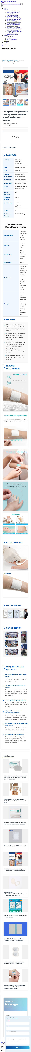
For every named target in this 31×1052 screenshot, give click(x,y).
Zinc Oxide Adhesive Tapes (13, 24)
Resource (6, 35)
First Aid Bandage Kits (12, 26)
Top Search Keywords (12, 39)
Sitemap (2, 1048)
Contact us (6, 41)
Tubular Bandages (11, 20)
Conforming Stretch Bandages (14, 22)
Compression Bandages (12, 15)
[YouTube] (3, 2)
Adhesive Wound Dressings (13, 11)
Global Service (10, 37)
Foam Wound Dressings (12, 30)
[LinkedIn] (2, 2)
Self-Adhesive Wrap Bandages (14, 19)
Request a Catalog (5, 45)
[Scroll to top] (2, 1050)
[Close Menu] (2, 5)
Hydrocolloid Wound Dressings (14, 28)
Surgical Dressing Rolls (12, 34)
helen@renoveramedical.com (9, 1)
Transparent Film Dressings (13, 27)
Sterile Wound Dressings (12, 16)
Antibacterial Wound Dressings (14, 31)
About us (6, 42)
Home (5, 8)
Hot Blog (9, 38)
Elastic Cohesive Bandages (13, 12)
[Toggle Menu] (21, 4)
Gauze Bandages (11, 13)
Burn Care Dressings (12, 32)
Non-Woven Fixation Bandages (14, 17)
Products (6, 9)
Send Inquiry (15, 137)
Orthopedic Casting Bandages (14, 23)
